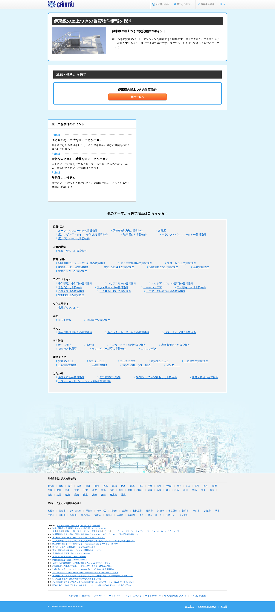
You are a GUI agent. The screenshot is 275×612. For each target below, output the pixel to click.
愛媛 (212, 490)
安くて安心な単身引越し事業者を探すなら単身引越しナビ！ (77, 579)
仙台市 (62, 511)
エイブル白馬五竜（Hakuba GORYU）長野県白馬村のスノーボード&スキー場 (85, 572)
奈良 (130, 490)
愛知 (76, 490)
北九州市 (85, 515)
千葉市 (89, 511)
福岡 (59, 494)
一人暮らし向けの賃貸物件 (115, 291)
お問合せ (73, 596)
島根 (159, 490)
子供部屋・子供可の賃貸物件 (75, 283)
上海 (73, 531)
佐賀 (67, 494)
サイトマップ (115, 596)
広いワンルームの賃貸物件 (74, 238)
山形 (96, 486)
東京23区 (101, 511)
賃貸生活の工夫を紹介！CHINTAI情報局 (69, 557)
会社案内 (189, 606)
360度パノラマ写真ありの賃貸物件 (156, 377)
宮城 (79, 486)
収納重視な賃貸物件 (98, 319)
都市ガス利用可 (67, 348)
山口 (185, 490)
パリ (147, 531)
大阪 (112, 490)
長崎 (76, 494)
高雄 (67, 531)
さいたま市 (75, 511)
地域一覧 (86, 596)
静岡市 (149, 511)
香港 (54, 531)
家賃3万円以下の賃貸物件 (73, 267)
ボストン (170, 515)
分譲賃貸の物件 (67, 364)
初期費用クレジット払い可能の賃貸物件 (81, 263)
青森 (61, 486)
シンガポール (157, 531)
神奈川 (169, 486)
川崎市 (114, 511)
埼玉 (141, 486)
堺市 (217, 511)
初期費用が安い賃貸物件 (163, 267)
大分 (94, 494)
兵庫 (121, 490)
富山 (188, 486)
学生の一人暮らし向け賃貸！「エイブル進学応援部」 (74, 547)
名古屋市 (172, 511)
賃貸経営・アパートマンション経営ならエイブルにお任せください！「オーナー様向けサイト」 (92, 576)
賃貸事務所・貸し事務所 (137, 364)
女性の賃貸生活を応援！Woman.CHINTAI (69, 560)
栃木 (123, 486)
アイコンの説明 (198, 596)
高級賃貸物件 (201, 267)
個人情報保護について (175, 596)
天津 (100, 531)
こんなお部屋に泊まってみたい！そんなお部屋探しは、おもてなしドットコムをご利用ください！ (93, 541)
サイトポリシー (153, 596)
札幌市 (51, 511)
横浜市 (125, 511)
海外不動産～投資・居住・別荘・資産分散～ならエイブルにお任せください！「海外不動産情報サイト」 (96, 534)
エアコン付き (149, 348)
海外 (141, 515)
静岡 (67, 490)
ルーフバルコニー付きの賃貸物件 (77, 230)
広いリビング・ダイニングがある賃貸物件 (83, 234)
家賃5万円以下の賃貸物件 (119, 267)
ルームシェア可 (152, 287)
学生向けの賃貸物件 (70, 287)
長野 (50, 490)
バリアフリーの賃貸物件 (121, 283)
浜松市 (160, 511)
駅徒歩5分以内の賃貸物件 (128, 230)
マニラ (176, 531)
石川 (197, 486)
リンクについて (133, 596)
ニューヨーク (154, 515)
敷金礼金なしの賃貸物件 (72, 250)
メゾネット (173, 364)
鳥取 (150, 490)
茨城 (114, 486)
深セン (86, 531)
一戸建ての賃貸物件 (196, 361)
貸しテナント (97, 361)
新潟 (179, 486)
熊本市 (109, 515)
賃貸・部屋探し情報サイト (68, 525)
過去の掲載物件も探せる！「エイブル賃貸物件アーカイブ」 (77, 550)
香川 (203, 490)
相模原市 (137, 511)
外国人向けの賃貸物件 (71, 291)
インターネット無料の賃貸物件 (127, 344)
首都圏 (120, 515)
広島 (176, 490)
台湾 (61, 531)
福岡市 (97, 515)
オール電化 (64, 344)
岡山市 (62, 515)
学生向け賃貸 (85, 525)
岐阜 (59, 490)
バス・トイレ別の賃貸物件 (180, 332)
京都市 (196, 511)
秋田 (87, 486)
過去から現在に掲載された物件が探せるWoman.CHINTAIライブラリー (82, 563)
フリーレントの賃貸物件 (181, 263)
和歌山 (140, 490)
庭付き (90, 344)
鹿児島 (113, 494)
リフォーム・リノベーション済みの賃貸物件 (84, 381)
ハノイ (168, 531)
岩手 (70, 486)
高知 (50, 494)
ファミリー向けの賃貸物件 (112, 287)
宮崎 (103, 494)
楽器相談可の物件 (110, 377)
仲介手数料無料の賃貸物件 (136, 263)
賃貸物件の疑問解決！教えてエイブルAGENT (71, 553)
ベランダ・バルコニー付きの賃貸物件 (184, 234)
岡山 (168, 490)
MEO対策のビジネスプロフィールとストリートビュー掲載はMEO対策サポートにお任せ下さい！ (93, 585)
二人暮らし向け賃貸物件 (191, 287)
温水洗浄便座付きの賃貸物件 (75, 332)
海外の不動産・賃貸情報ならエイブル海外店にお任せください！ (79, 528)
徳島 (194, 490)
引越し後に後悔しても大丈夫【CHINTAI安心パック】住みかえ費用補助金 (83, 569)
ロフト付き (64, 319)
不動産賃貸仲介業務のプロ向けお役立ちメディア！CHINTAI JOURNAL (82, 566)
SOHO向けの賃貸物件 (71, 295)
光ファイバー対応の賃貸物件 (109, 348)
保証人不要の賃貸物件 (71, 377)
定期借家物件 (99, 364)
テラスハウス (128, 361)
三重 (85, 490)
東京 (159, 486)
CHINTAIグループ (207, 606)
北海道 (51, 486)
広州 (93, 531)
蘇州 (79, 531)
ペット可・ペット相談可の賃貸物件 (172, 283)
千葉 (150, 486)
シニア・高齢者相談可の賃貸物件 (165, 291)
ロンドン (183, 515)
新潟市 (185, 511)
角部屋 (162, 230)
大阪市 (207, 511)
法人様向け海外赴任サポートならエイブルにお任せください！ (78, 537)
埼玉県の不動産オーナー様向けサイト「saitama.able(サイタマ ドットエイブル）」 (87, 544)
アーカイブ (99, 596)
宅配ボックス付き (68, 307)
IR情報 (224, 606)
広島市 (73, 515)
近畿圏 (131, 515)
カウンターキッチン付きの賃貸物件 (128, 332)
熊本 (85, 494)
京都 (103, 490)
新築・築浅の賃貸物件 (205, 377)
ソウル (107, 531)
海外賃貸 (96, 525)
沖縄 (123, 494)
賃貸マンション (160, 361)
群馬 (132, 486)
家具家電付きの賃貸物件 (175, 344)
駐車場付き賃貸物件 (135, 234)
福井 (205, 486)
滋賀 (94, 490)
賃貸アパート (66, 361)
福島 (105, 486)
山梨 (214, 486)
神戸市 (51, 515)
